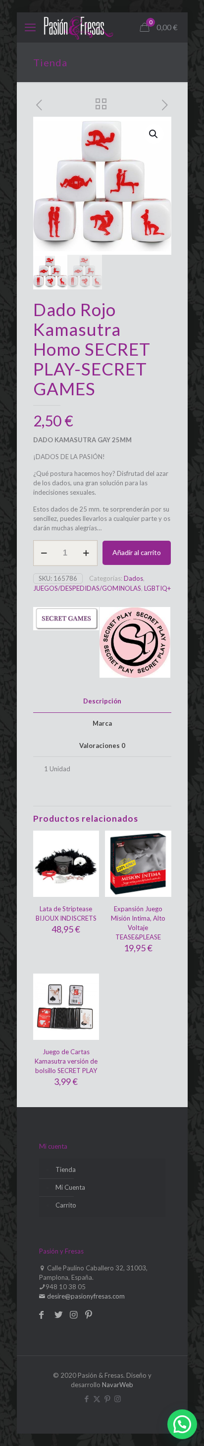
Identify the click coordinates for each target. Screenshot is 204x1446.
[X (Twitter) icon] (97, 1398)
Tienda (65, 1169)
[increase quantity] (86, 553)
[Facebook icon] (86, 1398)
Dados (133, 578)
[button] (154, 134)
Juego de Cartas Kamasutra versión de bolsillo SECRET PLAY (66, 1061)
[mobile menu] (30, 27)
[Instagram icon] (117, 1398)
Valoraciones (102, 745)
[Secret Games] (66, 643)
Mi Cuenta (70, 1187)
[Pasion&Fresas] (78, 27)
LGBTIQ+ (157, 588)
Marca (102, 723)
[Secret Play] (135, 643)
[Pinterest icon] (107, 1398)
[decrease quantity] (44, 553)
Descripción (102, 701)
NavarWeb (117, 1385)
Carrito (65, 1205)
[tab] (102, 701)
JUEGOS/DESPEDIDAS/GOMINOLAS (87, 588)
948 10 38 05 (66, 1287)
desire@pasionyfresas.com (85, 1296)
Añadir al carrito (136, 552)
